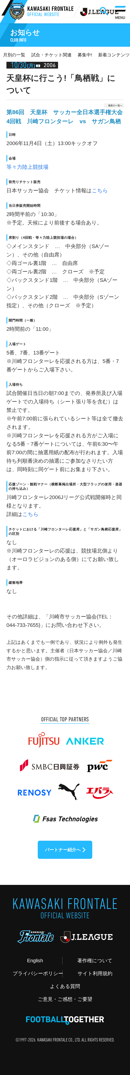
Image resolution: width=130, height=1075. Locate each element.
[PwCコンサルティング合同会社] (99, 763)
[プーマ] (69, 789)
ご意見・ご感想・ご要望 (65, 999)
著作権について (94, 960)
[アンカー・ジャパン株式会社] (85, 737)
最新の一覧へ (115, 105)
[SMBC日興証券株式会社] (49, 763)
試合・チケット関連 (51, 54)
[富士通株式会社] (43, 737)
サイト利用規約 (95, 973)
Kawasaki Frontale (50, 12)
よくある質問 (65, 986)
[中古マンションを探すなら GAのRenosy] (34, 789)
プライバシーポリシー (37, 973)
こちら (100, 191)
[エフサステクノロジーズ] (65, 815)
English (35, 960)
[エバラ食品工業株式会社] (99, 789)
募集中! (85, 54)
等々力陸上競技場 (27, 167)
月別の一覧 (14, 54)
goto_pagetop (114, 1033)
